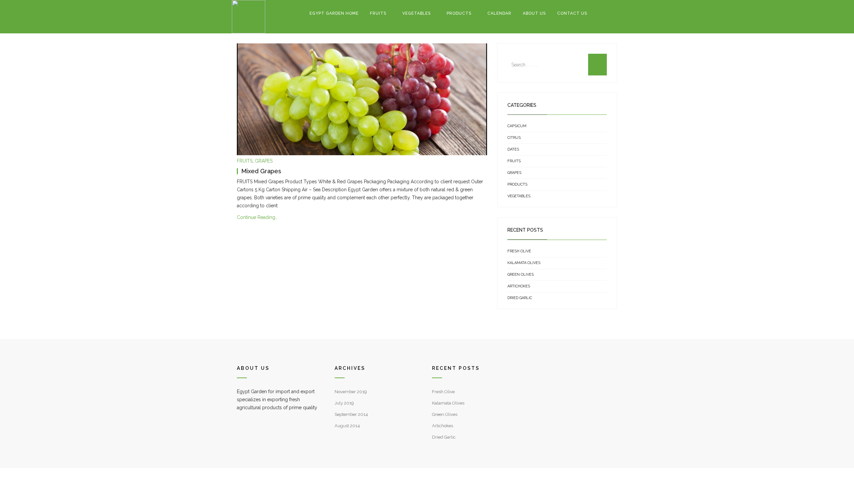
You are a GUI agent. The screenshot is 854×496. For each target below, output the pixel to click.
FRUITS (378, 13)
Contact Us (572, 13)
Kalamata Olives (523, 263)
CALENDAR (499, 13)
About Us (534, 13)
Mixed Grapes (261, 171)
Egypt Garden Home (334, 13)
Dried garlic (519, 298)
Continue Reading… (257, 217)
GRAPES (264, 161)
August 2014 (347, 425)
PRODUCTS (459, 13)
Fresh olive (519, 251)
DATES (513, 149)
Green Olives (520, 274)
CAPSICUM (516, 126)
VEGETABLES (416, 13)
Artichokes (518, 286)
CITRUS (514, 138)
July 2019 (344, 403)
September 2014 (351, 414)
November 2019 (351, 391)
